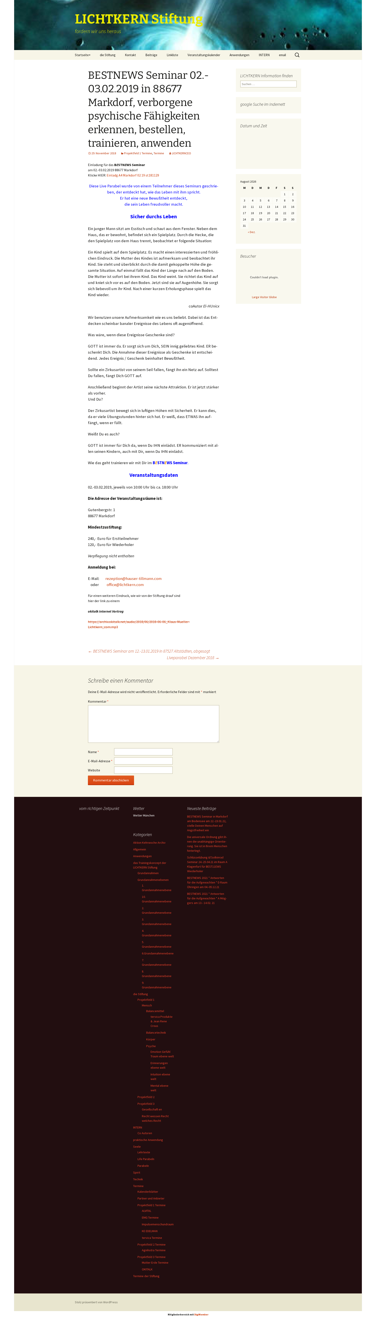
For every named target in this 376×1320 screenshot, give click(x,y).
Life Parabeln (146, 1159)
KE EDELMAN (150, 1231)
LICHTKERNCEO (181, 153)
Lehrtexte (144, 1152)
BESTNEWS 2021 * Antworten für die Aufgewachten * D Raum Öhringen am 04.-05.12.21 (207, 882)
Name (93, 752)
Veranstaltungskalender (204, 55)
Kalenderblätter (148, 1192)
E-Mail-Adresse (100, 761)
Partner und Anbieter (151, 1198)
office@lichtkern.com (125, 584)
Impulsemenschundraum (158, 1224)
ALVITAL (146, 1211)
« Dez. (251, 232)
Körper (150, 1039)
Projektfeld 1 (146, 1000)
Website (94, 770)
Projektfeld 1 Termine (138, 153)
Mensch (147, 1005)
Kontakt (130, 55)
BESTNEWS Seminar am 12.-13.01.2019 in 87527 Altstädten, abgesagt (149, 651)
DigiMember (201, 1314)
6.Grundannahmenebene (158, 953)
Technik (138, 1179)
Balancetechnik (156, 1033)
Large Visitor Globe (264, 297)
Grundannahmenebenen (153, 880)
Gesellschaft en (152, 1109)
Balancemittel (155, 1011)
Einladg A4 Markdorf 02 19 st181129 (133, 175)
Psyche (151, 1046)
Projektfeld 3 (146, 1104)
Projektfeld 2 (146, 1097)
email (282, 55)
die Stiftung (108, 55)
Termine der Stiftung (146, 1276)
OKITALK (147, 1269)
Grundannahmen (148, 873)
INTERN (264, 55)
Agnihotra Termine (154, 1250)
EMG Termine (150, 1217)
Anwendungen (239, 55)
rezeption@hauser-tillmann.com (133, 578)
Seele (137, 1147)
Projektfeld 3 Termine (152, 1257)
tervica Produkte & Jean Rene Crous (162, 1021)
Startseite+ (83, 55)
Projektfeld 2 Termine (152, 1244)
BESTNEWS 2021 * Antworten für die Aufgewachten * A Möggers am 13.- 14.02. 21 (207, 898)
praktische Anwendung (148, 1140)
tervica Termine (152, 1238)
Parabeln (143, 1166)
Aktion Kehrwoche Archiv (149, 843)
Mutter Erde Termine (155, 1263)
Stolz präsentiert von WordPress (96, 1302)
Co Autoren (145, 1133)
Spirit (136, 1172)
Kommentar (98, 701)
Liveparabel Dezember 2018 (193, 657)
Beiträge (151, 55)
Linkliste (172, 55)
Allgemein (139, 849)
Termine (159, 153)
